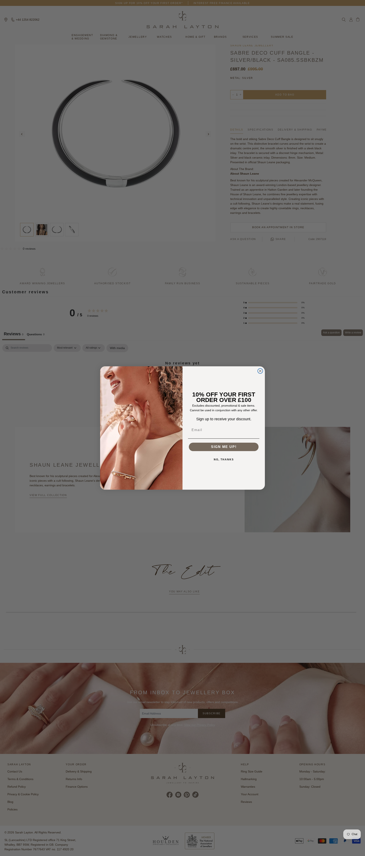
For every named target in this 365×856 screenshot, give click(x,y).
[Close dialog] (260, 370)
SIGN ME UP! (224, 447)
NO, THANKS (224, 459)
